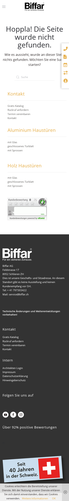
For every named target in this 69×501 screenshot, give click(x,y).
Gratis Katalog (16, 106)
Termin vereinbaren (19, 114)
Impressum (9, 372)
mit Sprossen (15, 150)
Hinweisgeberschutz (14, 380)
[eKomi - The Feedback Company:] (27, 208)
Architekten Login (13, 368)
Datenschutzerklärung (15, 376)
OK (54, 498)
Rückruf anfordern (18, 110)
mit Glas (12, 142)
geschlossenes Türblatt (21, 146)
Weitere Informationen (35, 498)
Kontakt (12, 118)
